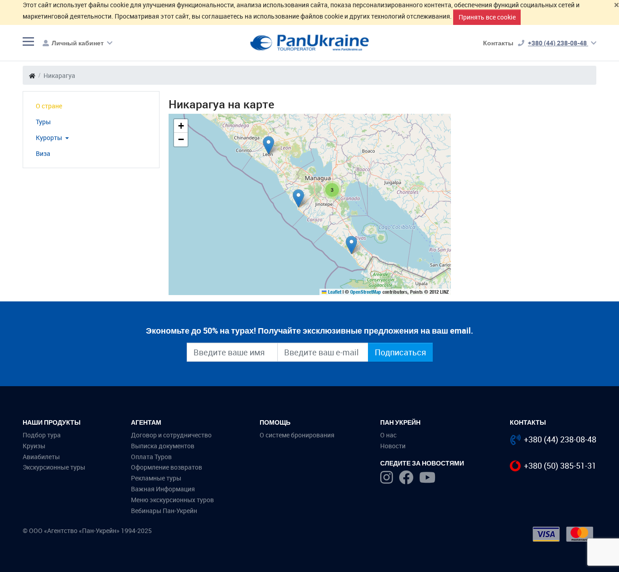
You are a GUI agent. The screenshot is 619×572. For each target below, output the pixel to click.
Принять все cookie (487, 17)
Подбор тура (42, 435)
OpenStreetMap (365, 292)
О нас (388, 435)
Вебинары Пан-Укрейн (164, 510)
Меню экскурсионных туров (172, 499)
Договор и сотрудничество (171, 435)
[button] (268, 145)
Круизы (34, 445)
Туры (43, 121)
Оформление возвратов (166, 467)
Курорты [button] (49, 137)
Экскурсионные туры (54, 467)
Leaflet (334, 292)
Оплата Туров (151, 456)
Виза (43, 153)
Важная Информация (163, 489)
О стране (49, 106)
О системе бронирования (297, 435)
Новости (393, 445)
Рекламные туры (156, 478)
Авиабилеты (41, 456)
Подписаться (400, 352)
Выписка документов (162, 445)
